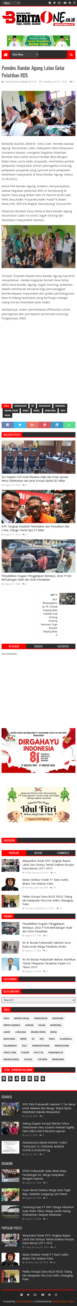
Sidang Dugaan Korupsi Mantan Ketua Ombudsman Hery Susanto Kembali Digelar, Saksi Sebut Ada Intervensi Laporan (48, 1127)
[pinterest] (70, 3)
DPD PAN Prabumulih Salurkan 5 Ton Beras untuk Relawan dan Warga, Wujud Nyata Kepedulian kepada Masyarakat (48, 1108)
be (32, 406)
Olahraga (66, 1039)
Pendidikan (61, 1046)
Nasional (9, 1039)
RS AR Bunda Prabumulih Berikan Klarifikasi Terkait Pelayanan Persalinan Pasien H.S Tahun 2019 (48, 963)
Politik (38, 1052)
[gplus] (59, 3)
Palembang (10, 1046)
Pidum (25, 1052)
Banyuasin (20, 406)
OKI (41, 1039)
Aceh (6, 1018)
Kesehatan (44, 406)
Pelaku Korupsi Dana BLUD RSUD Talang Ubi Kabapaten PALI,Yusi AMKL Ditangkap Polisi (47, 900)
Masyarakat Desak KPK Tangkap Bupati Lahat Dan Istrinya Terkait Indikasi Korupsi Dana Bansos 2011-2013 (48, 864)
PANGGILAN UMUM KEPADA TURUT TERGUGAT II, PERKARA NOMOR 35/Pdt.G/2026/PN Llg (45, 1146)
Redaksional (11, 1059)
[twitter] (54, 3)
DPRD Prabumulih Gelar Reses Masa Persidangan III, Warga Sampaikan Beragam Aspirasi (44, 1174)
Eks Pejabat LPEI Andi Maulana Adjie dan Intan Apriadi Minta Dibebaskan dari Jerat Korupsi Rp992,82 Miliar (35, 478)
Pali (24, 1046)
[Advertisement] (38, 362)
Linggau (20, 1032)
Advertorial (21, 1018)
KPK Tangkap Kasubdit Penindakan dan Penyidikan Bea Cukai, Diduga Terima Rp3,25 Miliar (35, 528)
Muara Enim (11, 411)
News (7, 415)
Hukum (29, 1025)
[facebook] (50, 3)
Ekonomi (57, 1018)
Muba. (37, 411)
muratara (50, 411)
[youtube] (65, 3)
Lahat (7, 1032)
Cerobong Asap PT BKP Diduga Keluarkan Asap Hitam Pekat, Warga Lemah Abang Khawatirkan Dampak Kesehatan (48, 1211)
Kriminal (60, 406)
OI (33, 1039)
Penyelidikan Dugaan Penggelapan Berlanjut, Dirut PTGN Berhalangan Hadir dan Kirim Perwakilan (36, 577)
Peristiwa (10, 1052)
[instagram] (73, 3)
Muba (26, 411)
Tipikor (42, 1059)
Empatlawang (12, 1025)
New (63, 411)
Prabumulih (55, 1052)
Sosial (28, 1059)
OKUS (52, 1039)
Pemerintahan (41, 1046)
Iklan (41, 1025)
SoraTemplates (24, 1301)
